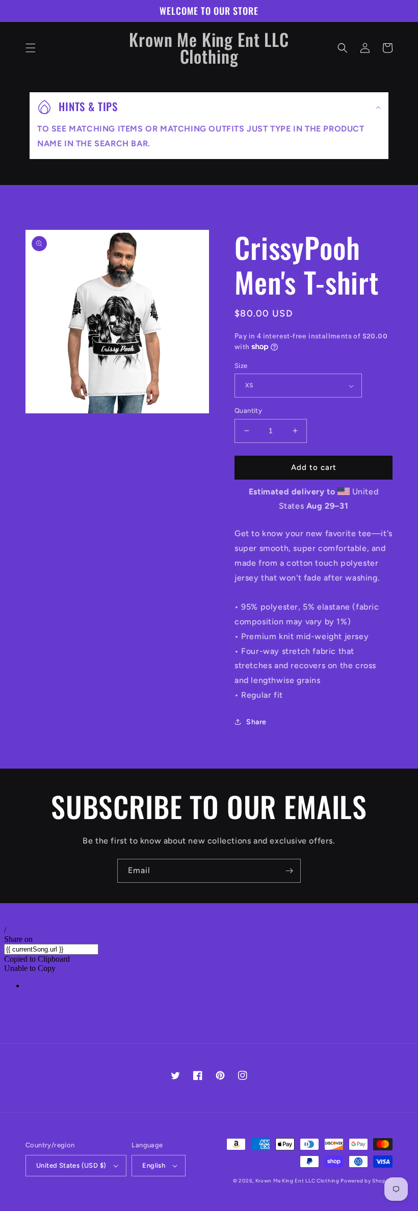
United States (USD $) (71, 1165)
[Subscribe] (289, 871)
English (153, 1165)
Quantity (248, 410)
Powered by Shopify (367, 1180)
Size (241, 366)
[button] (30, 48)
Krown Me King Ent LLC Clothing (298, 1180)
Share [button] (256, 722)
